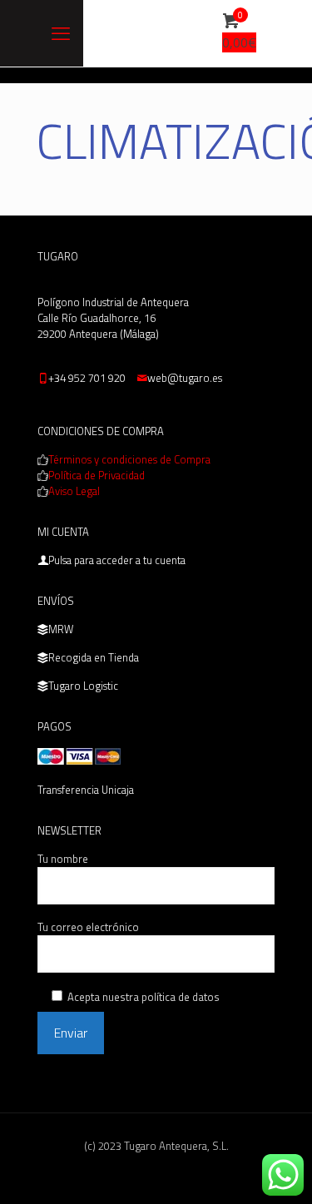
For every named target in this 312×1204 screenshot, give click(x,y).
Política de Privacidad (96, 475)
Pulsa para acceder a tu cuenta (117, 560)
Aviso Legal (74, 491)
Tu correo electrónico (88, 927)
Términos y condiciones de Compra (129, 459)
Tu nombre (62, 859)
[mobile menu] (61, 33)
